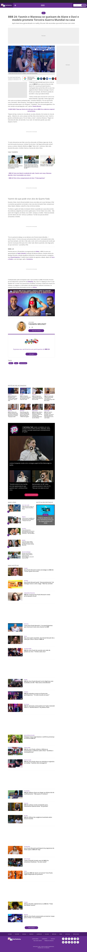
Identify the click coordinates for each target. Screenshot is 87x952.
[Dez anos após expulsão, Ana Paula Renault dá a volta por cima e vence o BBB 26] (15, 639)
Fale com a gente (38, 940)
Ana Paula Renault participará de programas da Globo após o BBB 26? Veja (39, 848)
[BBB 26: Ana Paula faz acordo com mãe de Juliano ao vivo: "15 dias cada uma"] (15, 652)
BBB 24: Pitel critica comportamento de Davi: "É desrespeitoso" (27, 178)
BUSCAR (83, 5)
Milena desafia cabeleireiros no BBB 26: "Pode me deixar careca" (38, 904)
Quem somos (35, 938)
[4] (14, 543)
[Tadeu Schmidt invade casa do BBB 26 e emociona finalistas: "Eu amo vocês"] (15, 862)
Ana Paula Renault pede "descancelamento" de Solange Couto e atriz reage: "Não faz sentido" (39, 582)
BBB (43, 5)
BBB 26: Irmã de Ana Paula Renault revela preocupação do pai (37, 595)
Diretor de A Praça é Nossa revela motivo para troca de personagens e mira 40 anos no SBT (31, 166)
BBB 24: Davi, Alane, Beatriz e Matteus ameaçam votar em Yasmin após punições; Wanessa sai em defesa (37, 414)
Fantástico (30, 259)
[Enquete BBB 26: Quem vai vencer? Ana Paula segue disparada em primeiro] (15, 874)
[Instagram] (32, 327)
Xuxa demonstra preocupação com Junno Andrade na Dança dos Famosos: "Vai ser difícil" (28, 531)
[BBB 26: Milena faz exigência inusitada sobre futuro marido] (15, 819)
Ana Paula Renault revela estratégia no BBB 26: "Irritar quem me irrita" (39, 570)
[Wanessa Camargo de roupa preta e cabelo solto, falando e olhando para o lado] (37, 390)
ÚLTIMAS (10, 934)
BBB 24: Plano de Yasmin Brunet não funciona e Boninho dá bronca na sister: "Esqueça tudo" (13, 414)
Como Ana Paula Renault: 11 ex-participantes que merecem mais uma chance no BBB (38, 626)
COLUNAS (47, 934)
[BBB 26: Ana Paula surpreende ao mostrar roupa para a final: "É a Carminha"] (15, 918)
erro (56, 78)
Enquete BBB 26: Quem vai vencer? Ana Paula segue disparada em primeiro (38, 873)
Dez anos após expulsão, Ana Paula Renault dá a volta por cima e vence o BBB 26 (39, 638)
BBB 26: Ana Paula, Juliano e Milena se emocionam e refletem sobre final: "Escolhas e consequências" (38, 750)
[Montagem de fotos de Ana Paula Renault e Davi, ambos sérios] (25, 406)
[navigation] (15, 5)
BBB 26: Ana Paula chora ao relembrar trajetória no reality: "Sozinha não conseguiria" (39, 762)
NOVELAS (24, 934)
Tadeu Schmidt (21, 253)
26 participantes (15, 257)
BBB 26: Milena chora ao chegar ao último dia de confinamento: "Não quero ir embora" (39, 793)
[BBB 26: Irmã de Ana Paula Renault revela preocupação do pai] (15, 596)
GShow (35, 287)
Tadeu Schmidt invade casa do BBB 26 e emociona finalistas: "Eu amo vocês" (36, 861)
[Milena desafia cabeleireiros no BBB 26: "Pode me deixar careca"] (15, 905)
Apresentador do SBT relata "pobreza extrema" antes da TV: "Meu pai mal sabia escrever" (41, 486)
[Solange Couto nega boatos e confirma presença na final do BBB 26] (15, 738)
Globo (37, 251)
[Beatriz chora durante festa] (25, 390)
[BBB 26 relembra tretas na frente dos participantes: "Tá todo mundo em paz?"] (15, 695)
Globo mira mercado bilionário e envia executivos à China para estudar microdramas (15, 166)
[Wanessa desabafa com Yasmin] (13, 390)
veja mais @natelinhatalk (31, 495)
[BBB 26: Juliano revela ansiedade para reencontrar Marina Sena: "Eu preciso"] (15, 806)
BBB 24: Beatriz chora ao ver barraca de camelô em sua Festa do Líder (25, 397)
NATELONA (67, 934)
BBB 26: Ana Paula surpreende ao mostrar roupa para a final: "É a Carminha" (39, 916)
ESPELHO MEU (76, 934)
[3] (14, 531)
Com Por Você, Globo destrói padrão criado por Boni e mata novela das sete (28, 543)
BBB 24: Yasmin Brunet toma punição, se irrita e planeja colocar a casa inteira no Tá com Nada (49, 414)
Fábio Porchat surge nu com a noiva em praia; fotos (28, 507)
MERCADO (54, 934)
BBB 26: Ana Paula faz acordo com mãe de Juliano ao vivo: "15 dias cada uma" (37, 651)
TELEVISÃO (17, 934)
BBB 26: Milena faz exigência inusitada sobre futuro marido (38, 817)
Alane (16, 363)
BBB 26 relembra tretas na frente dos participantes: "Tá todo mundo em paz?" (37, 694)
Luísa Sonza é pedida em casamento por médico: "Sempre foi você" (28, 519)
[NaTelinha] (6, 5)
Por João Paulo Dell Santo (14, 77)
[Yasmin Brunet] (21, 326)
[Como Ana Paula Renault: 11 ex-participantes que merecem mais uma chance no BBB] (15, 627)
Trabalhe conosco (48, 940)
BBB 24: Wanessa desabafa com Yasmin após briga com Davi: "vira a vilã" (12, 398)
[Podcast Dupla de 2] (72, 942)
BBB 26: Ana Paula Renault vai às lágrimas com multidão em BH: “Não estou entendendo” (38, 681)
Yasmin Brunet (36, 106)
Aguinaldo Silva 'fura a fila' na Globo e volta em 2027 (47, 165)
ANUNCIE (53, 938)
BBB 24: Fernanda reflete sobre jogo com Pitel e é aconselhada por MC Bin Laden (49, 398)
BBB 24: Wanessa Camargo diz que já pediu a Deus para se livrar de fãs (37, 397)
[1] (14, 508)
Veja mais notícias (36, 330)
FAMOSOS (31, 934)
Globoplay (30, 281)
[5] (14, 554)
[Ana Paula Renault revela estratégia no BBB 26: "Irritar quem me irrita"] (15, 571)
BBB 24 (10, 363)
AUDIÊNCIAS (39, 934)
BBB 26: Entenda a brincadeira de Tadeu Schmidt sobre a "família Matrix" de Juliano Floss (39, 706)
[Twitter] (29, 327)
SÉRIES (60, 934)
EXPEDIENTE (44, 938)
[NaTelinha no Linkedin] (69, 942)
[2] (14, 519)
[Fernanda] (49, 390)
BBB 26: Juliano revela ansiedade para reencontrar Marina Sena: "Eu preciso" (36, 805)
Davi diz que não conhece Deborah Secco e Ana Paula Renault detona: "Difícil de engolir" (24, 414)
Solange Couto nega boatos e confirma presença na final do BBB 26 (39, 737)
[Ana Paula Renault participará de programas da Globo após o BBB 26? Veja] (15, 850)
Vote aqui (31, 354)
